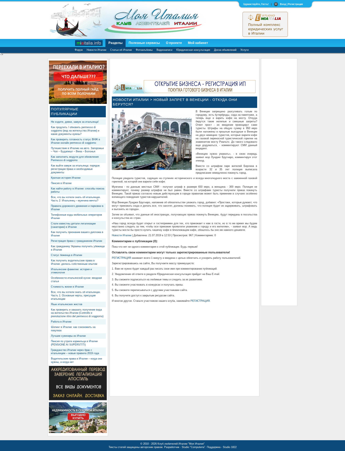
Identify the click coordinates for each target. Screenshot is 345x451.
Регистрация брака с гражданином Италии (76, 240)
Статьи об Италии (121, 49)
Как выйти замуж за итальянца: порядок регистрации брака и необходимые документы (75, 169)
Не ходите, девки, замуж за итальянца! (75, 121)
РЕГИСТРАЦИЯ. (200, 300)
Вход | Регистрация (291, 4)
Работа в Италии (61, 321)
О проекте (174, 43)
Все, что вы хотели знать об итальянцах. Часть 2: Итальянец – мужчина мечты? (76, 199)
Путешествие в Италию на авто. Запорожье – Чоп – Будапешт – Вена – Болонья (77, 150)
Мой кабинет (198, 43)
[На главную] (89, 43)
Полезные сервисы (144, 43)
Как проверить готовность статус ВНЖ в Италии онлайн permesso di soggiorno (75, 141)
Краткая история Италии (65, 177)
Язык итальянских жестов (66, 304)
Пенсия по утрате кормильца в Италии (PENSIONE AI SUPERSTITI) (74, 343)
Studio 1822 (230, 447)
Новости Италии (96, 49)
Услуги (244, 49)
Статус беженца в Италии (66, 255)
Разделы (115, 43)
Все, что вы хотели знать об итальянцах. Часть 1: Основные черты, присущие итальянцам (76, 295)
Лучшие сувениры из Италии (68, 335)
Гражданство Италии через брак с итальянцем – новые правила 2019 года (75, 351)
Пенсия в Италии (61, 183)
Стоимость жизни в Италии (67, 286)
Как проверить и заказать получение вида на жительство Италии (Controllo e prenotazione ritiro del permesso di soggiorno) (77, 313)
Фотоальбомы (144, 49)
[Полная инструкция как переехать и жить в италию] (78, 103)
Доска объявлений (225, 49)
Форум (79, 49)
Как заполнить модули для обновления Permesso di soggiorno (75, 158)
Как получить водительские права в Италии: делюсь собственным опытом (74, 262)
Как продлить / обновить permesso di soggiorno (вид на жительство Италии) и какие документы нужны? (75, 130)
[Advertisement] (279, 120)
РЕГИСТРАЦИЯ (121, 257)
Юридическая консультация (193, 49)
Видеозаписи (164, 49)
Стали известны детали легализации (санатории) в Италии (73, 225)
